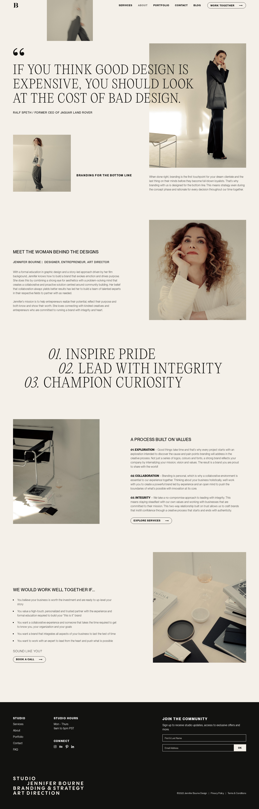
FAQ (15, 749)
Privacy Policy (217, 793)
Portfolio (161, 5)
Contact (181, 5)
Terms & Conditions (237, 793)
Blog (197, 5)
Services (125, 5)
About (143, 5)
